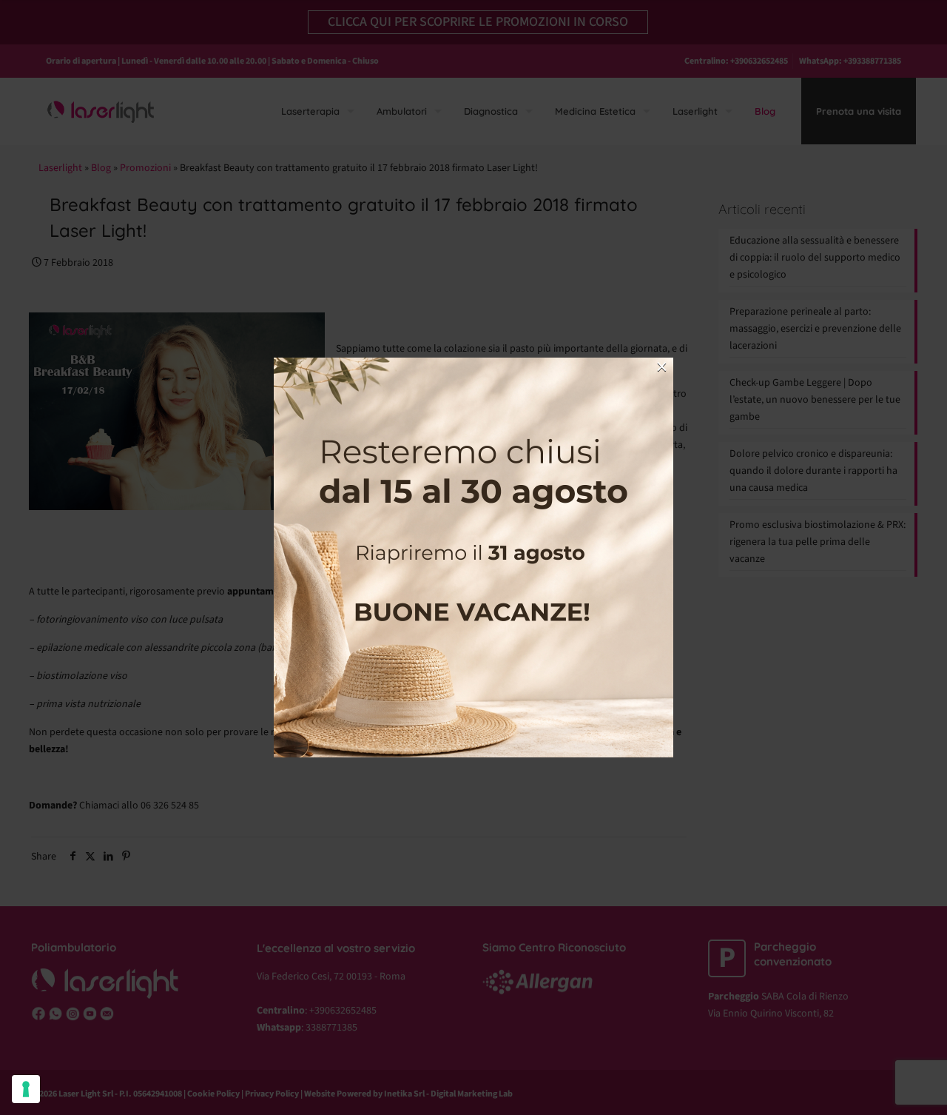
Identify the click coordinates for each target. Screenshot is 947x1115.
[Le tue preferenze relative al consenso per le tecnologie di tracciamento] (26, 1089)
